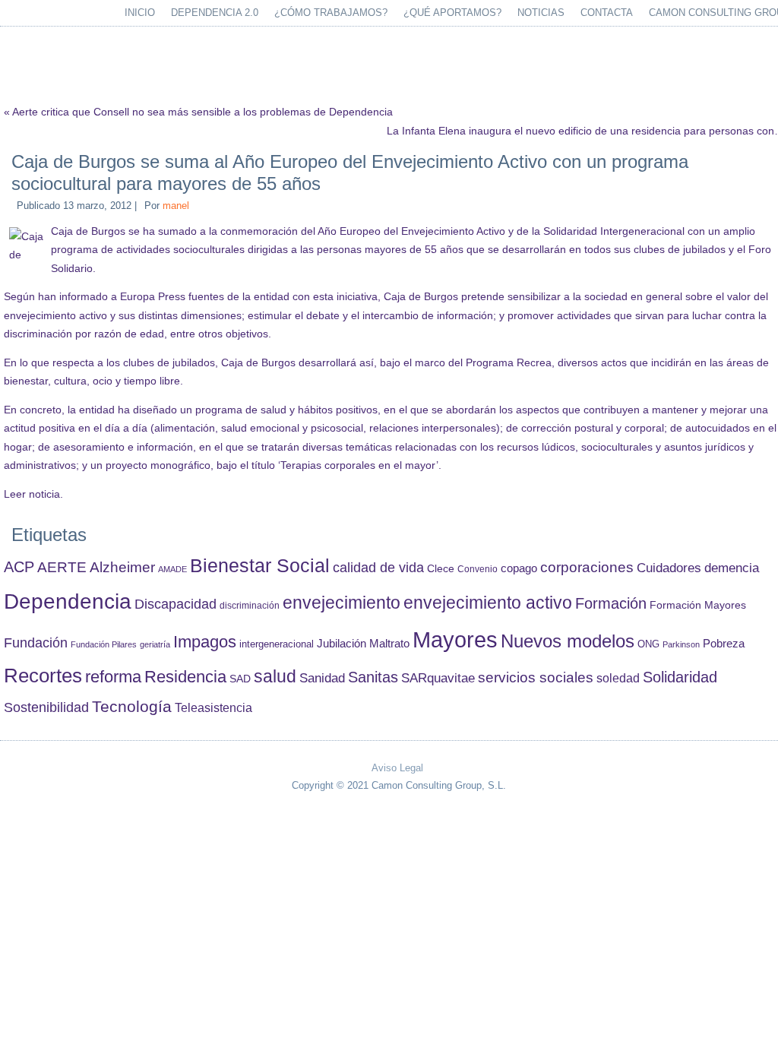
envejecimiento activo (487, 602)
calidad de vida (378, 567)
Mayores (455, 639)
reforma (113, 676)
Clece (440, 568)
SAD (240, 678)
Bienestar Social (260, 565)
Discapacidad (175, 604)
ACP (19, 567)
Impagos (204, 641)
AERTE (62, 567)
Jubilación (341, 644)
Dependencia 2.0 (214, 12)
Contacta (606, 12)
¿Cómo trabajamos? (330, 12)
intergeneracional (276, 644)
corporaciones (587, 567)
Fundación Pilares (104, 644)
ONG (648, 644)
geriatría (155, 644)
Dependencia (67, 601)
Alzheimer (122, 567)
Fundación (36, 642)
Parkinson (681, 644)
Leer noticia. (33, 494)
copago (519, 568)
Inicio (140, 12)
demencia (731, 568)
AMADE (172, 569)
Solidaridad (680, 677)
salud (275, 676)
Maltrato (389, 644)
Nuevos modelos (567, 641)
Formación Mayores (698, 605)
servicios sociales (535, 677)
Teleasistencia (213, 707)
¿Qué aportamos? (452, 12)
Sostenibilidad (46, 707)
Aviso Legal (397, 768)
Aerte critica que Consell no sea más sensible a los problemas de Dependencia (202, 112)
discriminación (250, 605)
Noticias (541, 12)
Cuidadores (669, 568)
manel (176, 205)
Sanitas (373, 677)
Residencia (185, 676)
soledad (618, 678)
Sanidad (322, 677)
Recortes (43, 675)
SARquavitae (438, 677)
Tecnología (132, 706)
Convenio (477, 569)
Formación (611, 603)
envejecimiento (341, 602)
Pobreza (724, 644)
